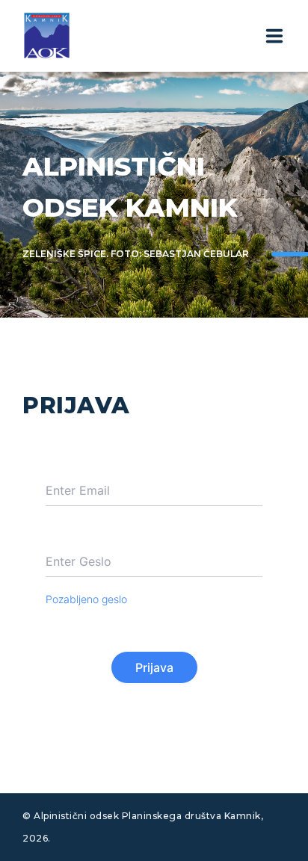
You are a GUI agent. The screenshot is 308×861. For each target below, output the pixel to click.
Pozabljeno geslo (86, 599)
